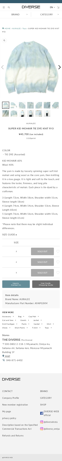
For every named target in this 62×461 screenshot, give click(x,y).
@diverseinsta (51, 422)
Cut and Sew (8, 320)
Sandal (37, 324)
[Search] (10, 7)
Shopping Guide (46, 284)
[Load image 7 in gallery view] (55, 105)
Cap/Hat (33, 316)
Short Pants (20, 328)
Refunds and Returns (12, 435)
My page (6, 411)
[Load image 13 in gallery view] (47, 113)
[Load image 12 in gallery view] (38, 113)
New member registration (15, 404)
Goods (23, 320)
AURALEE (16, 28)
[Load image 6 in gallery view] (47, 105)
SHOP (43, 404)
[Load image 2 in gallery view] (14, 105)
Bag (20, 316)
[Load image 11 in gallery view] (30, 113)
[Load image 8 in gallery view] (5, 113)
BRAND (15, 14)
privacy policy (9, 418)
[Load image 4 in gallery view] (30, 105)
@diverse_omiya (52, 429)
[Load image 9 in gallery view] (14, 113)
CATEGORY (46, 14)
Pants (24, 324)
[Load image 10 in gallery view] (22, 113)
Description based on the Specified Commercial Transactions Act (20, 427)
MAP (7, 356)
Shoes (5, 328)
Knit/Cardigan (8, 324)
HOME (7, 28)
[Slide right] (59, 67)
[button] (3, 7)
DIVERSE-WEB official (51, 413)
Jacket (36, 320)
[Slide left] (2, 67)
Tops (24, 28)
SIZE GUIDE (9, 234)
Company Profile (10, 398)
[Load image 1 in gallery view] (5, 105)
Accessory (7, 316)
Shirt (49, 324)
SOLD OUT (42, 251)
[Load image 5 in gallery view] (38, 105)
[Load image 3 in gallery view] (22, 105)
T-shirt (35, 328)
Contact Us (16, 284)
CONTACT (7, 391)
